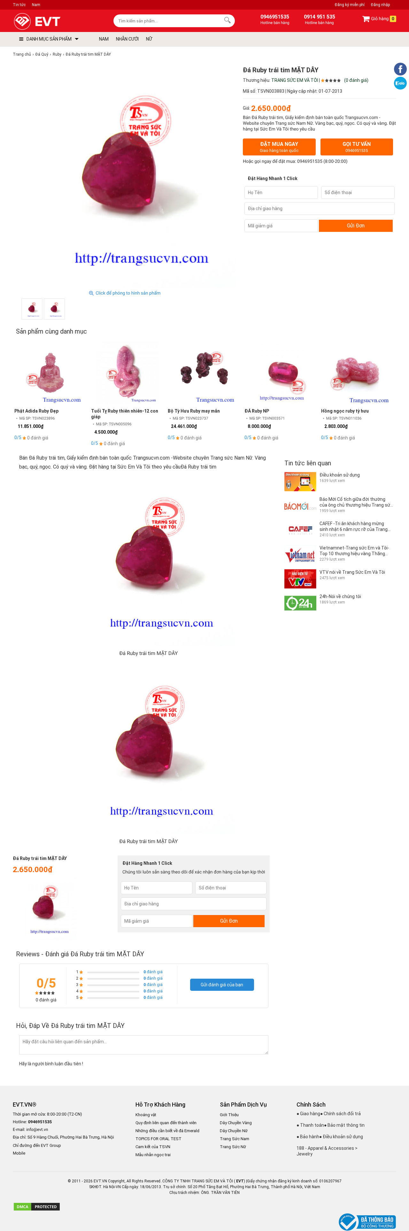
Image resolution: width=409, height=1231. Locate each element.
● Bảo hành (308, 1136)
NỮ (149, 39)
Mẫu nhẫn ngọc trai (153, 1154)
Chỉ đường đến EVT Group (37, 1145)
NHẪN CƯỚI (127, 39)
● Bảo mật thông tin (344, 1125)
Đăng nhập (380, 5)
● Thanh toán (310, 1125)
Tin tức (19, 5)
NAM (104, 39)
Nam (36, 5)
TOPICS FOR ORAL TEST (158, 1138)
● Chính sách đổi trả (340, 1113)
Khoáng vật (145, 1114)
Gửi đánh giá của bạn (222, 984)
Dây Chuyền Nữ (234, 1130)
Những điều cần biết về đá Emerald (167, 1130)
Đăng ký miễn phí (350, 5)
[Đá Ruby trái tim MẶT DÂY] (31, 309)
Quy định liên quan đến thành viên (166, 1122)
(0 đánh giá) (356, 80)
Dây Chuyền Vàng (236, 1122)
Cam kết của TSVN (152, 1146)
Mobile (19, 1153)
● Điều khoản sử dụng (341, 1136)
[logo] (52, 21)
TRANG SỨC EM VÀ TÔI (294, 80)
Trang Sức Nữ (233, 1146)
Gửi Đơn (356, 226)
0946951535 (309, 161)
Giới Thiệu (229, 1114)
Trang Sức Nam (234, 1138)
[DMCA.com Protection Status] (37, 1209)
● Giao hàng (308, 1113)
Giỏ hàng (382, 18)
